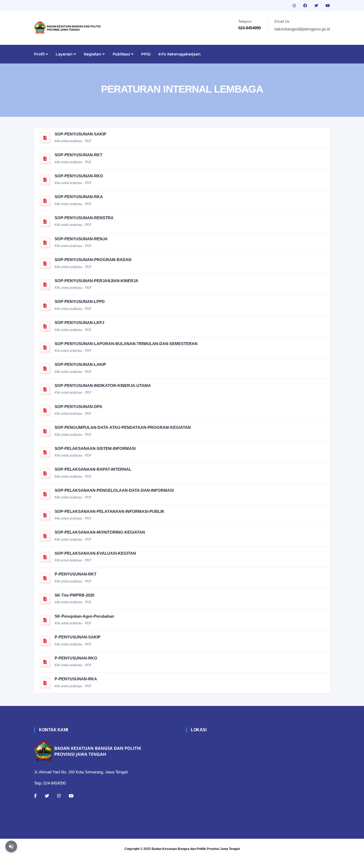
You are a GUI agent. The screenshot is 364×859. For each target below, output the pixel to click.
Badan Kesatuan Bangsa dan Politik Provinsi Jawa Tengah (196, 849)
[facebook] (305, 5)
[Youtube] (71, 796)
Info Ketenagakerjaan (180, 54)
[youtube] (327, 5)
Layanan (64, 54)
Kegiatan (93, 54)
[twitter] (316, 5)
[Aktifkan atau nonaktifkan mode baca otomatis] (11, 846)
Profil (40, 54)
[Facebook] (35, 796)
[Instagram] (59, 796)
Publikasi (122, 54)
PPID (145, 54)
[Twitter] (46, 796)
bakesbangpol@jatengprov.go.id (302, 29)
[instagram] (294, 5)
